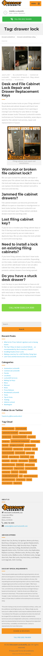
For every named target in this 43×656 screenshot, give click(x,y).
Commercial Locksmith (11, 371)
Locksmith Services (10, 378)
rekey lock (15, 472)
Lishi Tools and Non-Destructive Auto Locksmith (20, 357)
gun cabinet (28, 449)
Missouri (7, 385)
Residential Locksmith (11, 392)
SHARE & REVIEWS (21, 631)
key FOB (5, 457)
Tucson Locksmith (7, 483)
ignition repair (30, 453)
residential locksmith (10, 476)
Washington (8, 404)
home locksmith (8, 453)
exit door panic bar (30, 445)
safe (21, 476)
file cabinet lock (7, 449)
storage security (21, 479)
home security (20, 453)
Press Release (9, 390)
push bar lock (6, 472)
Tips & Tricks (8, 397)
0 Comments (19, 80)
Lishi (32, 457)
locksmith (32, 461)
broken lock (15, 77)
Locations (7, 375)
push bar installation (31, 468)
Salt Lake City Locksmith (30, 476)
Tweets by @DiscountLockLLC (12, 416)
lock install (14, 461)
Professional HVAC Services (18, 653)
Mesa (6, 383)
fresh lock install (18, 449)
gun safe (35, 449)
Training (6, 400)
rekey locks (23, 472)
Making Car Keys (9, 380)
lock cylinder (6, 461)
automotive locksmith (10, 433)
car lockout (31, 437)
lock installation (23, 461)
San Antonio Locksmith (8, 479)
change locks (6, 441)
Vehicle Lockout (9, 402)
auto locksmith (21, 429)
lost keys (9, 80)
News (6, 388)
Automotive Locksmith (11, 368)
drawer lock (25, 77)
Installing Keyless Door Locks (14, 352)
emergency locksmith (16, 445)
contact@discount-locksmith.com (16, 526)
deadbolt (5, 445)
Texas (6, 395)
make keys (20, 465)
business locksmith (19, 437)
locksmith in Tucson (8, 465)
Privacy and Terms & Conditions (21, 651)
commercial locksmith (20, 441)
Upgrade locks (17, 483)
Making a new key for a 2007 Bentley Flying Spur (20, 354)
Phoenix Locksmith (7, 468)
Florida (6, 373)
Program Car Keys (19, 468)
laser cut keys (25, 457)
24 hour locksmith (8, 429)
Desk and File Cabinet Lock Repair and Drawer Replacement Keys (21, 89)
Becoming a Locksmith (25, 433)
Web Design (28, 653)
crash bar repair (35, 441)
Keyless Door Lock (14, 457)
